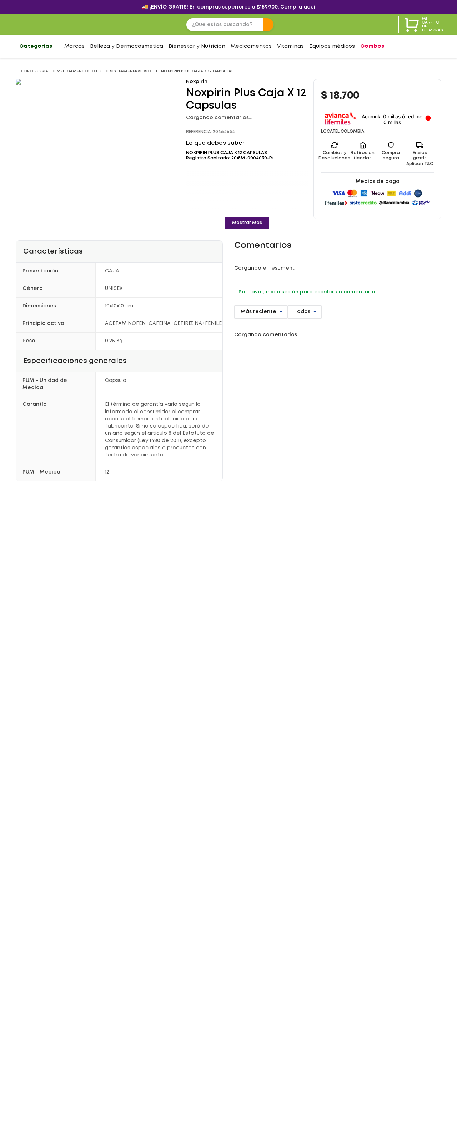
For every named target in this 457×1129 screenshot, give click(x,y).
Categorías (35, 46)
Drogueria (36, 71)
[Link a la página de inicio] (17, 71)
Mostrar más (247, 223)
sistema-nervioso (130, 71)
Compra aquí (297, 7)
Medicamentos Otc (79, 71)
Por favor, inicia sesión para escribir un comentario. (307, 292)
